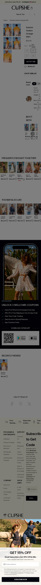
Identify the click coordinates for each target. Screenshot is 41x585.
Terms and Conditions (17, 573)
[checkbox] (2, 569)
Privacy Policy (30, 573)
